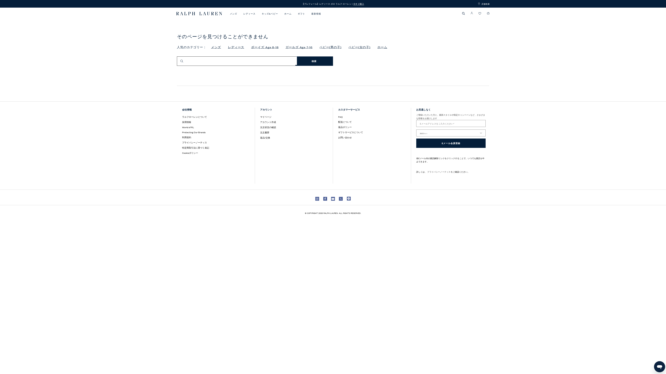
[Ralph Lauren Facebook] (325, 199)
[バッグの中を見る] (488, 13)
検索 (314, 61)
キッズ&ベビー (270, 13)
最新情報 (316, 13)
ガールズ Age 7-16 (299, 47)
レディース (249, 13)
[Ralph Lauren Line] (349, 199)
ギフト (301, 13)
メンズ (233, 13)
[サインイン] (472, 13)
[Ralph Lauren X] (341, 199)
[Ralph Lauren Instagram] (317, 199)
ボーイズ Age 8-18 (265, 47)
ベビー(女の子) (359, 47)
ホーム (288, 13)
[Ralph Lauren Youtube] (333, 199)
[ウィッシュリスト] (480, 13)
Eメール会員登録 (451, 143)
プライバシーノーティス (439, 171)
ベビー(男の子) (330, 47)
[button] (463, 13)
